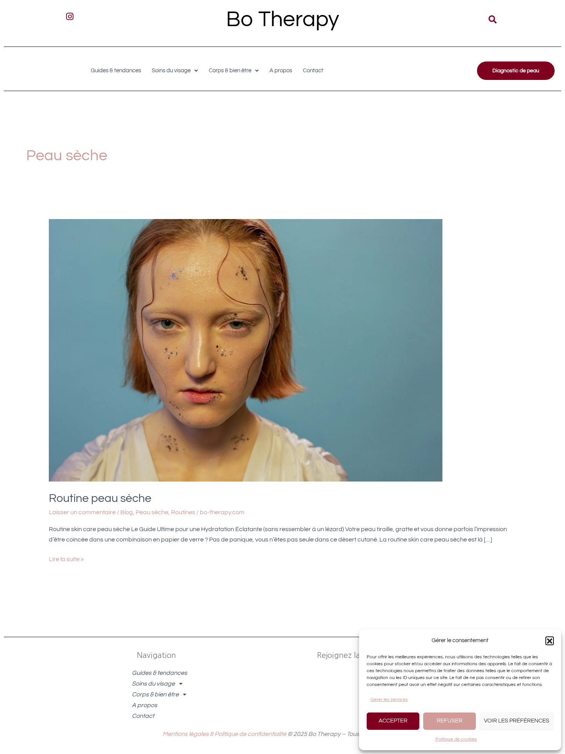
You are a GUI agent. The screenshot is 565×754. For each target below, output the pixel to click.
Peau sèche (152, 512)
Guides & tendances (116, 70)
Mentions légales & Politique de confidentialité (224, 734)
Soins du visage (171, 70)
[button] (549, 640)
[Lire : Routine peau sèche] (245, 350)
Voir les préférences (516, 721)
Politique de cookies (456, 739)
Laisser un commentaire (82, 512)
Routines (183, 512)
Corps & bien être (230, 70)
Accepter (393, 721)
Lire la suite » (66, 558)
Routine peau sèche (100, 498)
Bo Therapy (282, 19)
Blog (126, 512)
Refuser (449, 721)
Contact (313, 70)
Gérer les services (389, 699)
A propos (280, 70)
